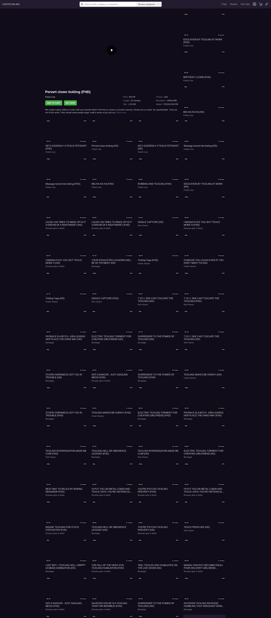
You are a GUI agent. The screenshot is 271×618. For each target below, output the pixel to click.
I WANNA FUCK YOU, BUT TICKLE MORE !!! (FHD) (202, 223)
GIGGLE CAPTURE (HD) (150, 222)
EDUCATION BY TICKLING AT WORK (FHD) (202, 41)
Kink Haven (143, 225)
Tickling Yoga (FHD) (148, 260)
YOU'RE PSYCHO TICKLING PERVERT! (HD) (153, 528)
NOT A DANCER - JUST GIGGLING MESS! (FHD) (110, 376)
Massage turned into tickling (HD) (200, 146)
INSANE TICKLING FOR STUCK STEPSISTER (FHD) (62, 528)
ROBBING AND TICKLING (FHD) (154, 184)
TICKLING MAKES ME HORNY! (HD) (203, 374)
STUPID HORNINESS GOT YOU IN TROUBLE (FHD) (64, 414)
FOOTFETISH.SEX (11, 4)
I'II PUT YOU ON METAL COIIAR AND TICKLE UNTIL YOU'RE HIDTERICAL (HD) (111, 490)
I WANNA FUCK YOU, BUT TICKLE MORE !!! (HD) (64, 261)
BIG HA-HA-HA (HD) (193, 112)
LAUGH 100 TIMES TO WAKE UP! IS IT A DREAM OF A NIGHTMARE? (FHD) (112, 223)
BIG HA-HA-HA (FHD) (103, 184)
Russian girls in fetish (55, 228)
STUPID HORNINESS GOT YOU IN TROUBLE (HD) (64, 376)
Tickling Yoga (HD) (55, 298)
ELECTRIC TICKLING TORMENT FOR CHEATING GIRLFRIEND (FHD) (157, 414)
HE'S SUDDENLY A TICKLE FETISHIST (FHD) (66, 147)
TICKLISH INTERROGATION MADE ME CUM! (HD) (158, 452)
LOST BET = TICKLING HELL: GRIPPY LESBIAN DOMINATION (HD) (66, 566)
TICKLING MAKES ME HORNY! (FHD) (111, 412)
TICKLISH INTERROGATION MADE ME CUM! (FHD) (66, 452)
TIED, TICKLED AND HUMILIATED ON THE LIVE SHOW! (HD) (157, 566)
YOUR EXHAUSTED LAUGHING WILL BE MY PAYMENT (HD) (111, 261)
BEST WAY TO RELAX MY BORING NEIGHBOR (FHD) (64, 490)
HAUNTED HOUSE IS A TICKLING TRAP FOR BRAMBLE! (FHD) (109, 604)
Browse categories (146, 4)
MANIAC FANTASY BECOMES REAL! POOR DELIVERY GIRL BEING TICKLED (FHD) (203, 567)
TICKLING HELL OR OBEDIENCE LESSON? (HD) (109, 528)
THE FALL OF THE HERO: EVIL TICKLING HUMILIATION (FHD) (108, 566)
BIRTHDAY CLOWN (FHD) (197, 77)
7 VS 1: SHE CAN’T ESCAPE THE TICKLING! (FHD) (201, 299)
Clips (224, 4)
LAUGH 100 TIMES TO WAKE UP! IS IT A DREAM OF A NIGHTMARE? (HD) (66, 223)
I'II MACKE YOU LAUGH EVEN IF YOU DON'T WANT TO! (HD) (204, 261)
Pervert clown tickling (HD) (105, 146)
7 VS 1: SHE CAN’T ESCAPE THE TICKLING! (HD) (155, 299)
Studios (233, 4)
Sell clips (245, 4)
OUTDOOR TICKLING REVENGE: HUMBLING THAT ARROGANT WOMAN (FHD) (204, 605)
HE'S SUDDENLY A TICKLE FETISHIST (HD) (158, 147)
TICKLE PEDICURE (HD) (197, 527)
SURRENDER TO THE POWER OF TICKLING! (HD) (156, 337)
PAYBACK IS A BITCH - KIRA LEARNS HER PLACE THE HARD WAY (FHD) (203, 414)
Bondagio (96, 266)
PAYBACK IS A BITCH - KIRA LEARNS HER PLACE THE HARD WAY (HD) (65, 337)
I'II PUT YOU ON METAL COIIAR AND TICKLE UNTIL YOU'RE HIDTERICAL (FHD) (203, 490)
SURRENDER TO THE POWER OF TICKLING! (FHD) (156, 376)
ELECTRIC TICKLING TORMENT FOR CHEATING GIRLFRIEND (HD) (111, 337)
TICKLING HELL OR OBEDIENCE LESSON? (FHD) (109, 452)
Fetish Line (50, 97)
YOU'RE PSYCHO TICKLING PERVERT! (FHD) (153, 490)
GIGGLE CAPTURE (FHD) (105, 298)
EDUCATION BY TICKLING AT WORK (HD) (203, 185)
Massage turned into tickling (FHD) (63, 184)
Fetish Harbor (144, 263)
